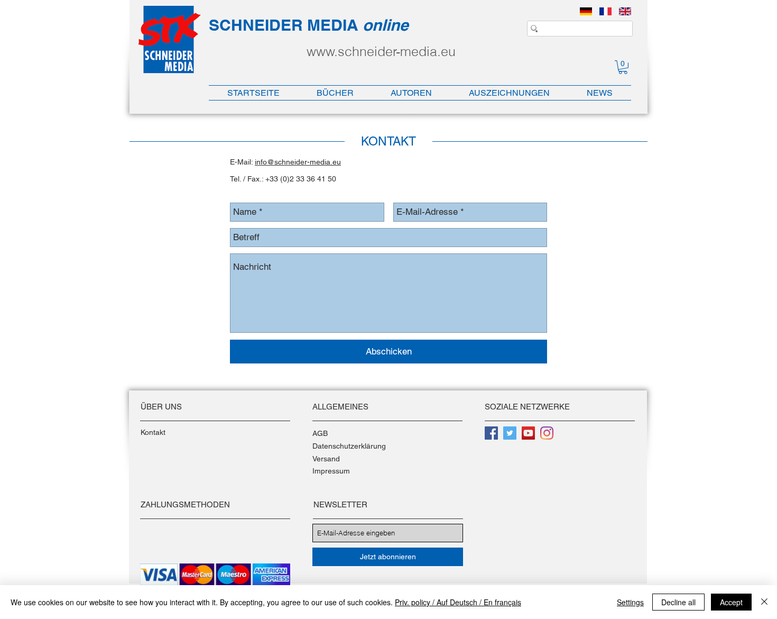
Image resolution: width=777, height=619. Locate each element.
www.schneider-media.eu (381, 51)
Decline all (678, 602)
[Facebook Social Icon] (491, 433)
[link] (623, 67)
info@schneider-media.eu (298, 162)
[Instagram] (546, 433)
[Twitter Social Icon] (509, 433)
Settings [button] (630, 602)
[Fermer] (764, 602)
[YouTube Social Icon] (528, 433)
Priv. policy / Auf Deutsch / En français (458, 602)
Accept (731, 602)
